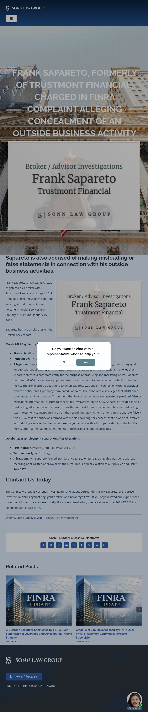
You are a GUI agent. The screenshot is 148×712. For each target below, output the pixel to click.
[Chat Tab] (74, 356)
